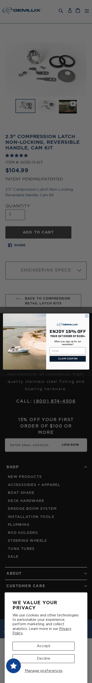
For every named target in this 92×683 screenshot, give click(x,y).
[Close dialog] (86, 315)
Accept (44, 646)
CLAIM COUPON (67, 359)
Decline (43, 658)
